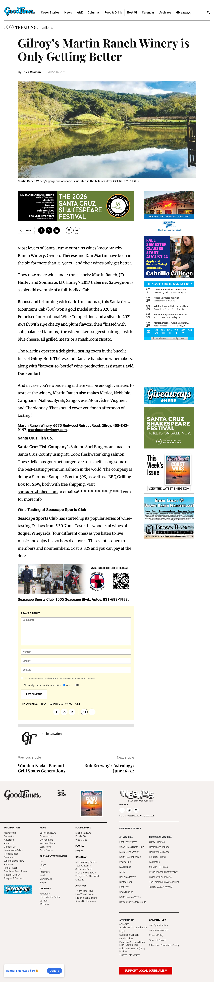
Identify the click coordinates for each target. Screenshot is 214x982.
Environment (46, 839)
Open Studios (126, 892)
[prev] (6, 27)
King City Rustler (157, 857)
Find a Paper (10, 867)
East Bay (124, 887)
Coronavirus (46, 836)
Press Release (11, 853)
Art (41, 861)
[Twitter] (49, 230)
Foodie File (80, 836)
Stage (43, 882)
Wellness (44, 904)
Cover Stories (46, 850)
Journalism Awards (159, 930)
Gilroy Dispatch (157, 842)
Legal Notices (126, 938)
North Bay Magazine (130, 897)
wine (77, 704)
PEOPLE (79, 845)
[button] (208, 12)
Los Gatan (154, 862)
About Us (9, 843)
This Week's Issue (84, 890)
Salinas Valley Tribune (160, 877)
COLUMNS (45, 888)
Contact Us (10, 846)
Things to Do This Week (87, 876)
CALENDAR (81, 857)
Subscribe (9, 836)
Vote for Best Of (12, 874)
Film (42, 868)
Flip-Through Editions (86, 897)
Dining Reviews (83, 832)
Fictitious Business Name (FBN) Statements (132, 943)
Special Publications (85, 901)
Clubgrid (79, 879)
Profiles (79, 851)
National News (47, 843)
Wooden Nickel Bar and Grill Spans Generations (41, 768)
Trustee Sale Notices (129, 955)
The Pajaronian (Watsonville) (164, 882)
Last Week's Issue (84, 894)
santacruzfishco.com (38, 491)
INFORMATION (12, 827)
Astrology (45, 893)
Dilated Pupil (125, 882)
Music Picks (46, 879)
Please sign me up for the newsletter (42, 685)
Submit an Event (83, 869)
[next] (11, 27)
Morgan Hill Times (158, 867)
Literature (45, 872)
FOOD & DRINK (83, 827)
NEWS (43, 827)
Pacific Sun (125, 862)
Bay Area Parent (127, 877)
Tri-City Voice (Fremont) (161, 887)
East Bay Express (128, 842)
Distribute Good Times (15, 871)
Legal (122, 931)
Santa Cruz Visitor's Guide (132, 902)
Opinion (43, 900)
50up (122, 872)
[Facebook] (41, 230)
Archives (8, 864)
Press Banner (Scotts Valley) (163, 872)
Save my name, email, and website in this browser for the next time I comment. (60, 678)
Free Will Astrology (57, 27)
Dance (43, 865)
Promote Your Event (85, 872)
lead (43, 704)
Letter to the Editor (13, 850)
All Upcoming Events (85, 862)
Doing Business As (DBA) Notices (132, 950)
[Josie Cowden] (29, 739)
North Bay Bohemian (130, 857)
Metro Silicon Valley (129, 852)
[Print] (76, 230)
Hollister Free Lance (159, 852)
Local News (45, 846)
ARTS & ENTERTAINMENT (53, 856)
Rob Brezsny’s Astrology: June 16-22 (109, 768)
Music (43, 875)
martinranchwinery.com (47, 430)
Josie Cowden (31, 72)
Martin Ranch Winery (60, 704)
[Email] (67, 230)
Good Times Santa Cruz (131, 847)
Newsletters (10, 832)
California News (48, 832)
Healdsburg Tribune (159, 847)
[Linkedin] (56, 230)
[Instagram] (129, 810)
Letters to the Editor (50, 897)
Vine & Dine (81, 839)
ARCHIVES (62, 793)
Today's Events (83, 865)
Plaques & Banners (14, 878)
